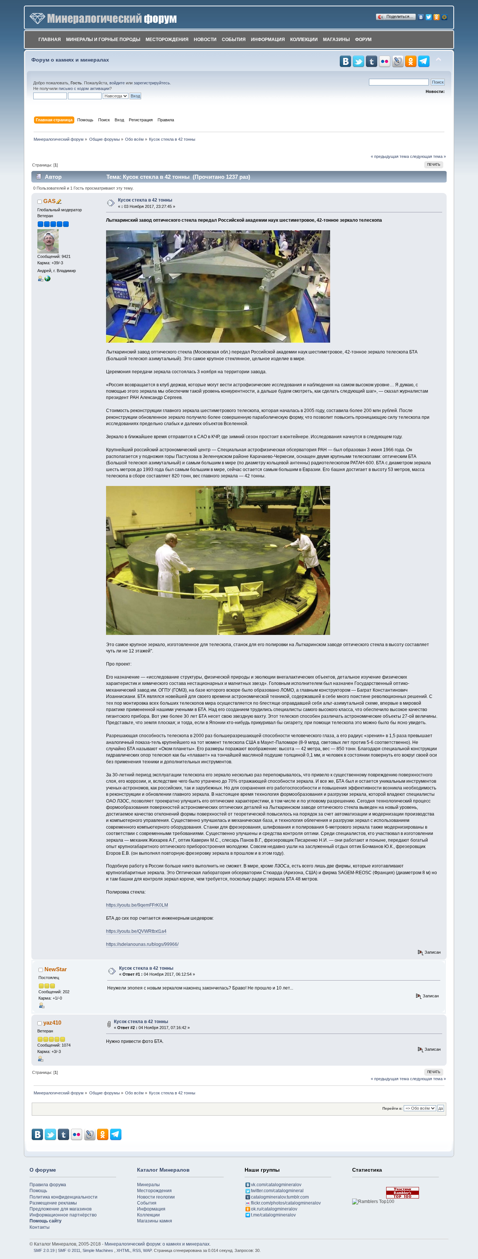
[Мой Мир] (444, 15)
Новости (205, 39)
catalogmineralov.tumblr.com (280, 1197)
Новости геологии (156, 1197)
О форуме (43, 1170)
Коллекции (304, 39)
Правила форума (48, 1184)
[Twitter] (429, 15)
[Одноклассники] (437, 15)
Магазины (336, 39)
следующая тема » (428, 156)
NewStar (55, 969)
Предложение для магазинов (60, 1209)
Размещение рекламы (53, 1203)
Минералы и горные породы (103, 39)
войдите (117, 83)
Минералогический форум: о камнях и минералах (157, 1244)
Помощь (38, 1190)
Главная (49, 39)
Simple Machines (98, 1250)
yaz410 (52, 1022)
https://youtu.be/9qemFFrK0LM (137, 905)
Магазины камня (154, 1221)
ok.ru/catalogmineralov (274, 1209)
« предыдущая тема (390, 156)
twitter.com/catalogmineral (277, 1190)
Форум (363, 39)
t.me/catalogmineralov (273, 1215)
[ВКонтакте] (421, 15)
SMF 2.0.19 (44, 1250)
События (234, 39)
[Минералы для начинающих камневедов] (47, 277)
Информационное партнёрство (63, 1215)
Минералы (148, 1184)
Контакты (40, 1227)
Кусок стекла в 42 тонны (145, 200)
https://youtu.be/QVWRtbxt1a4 (136, 931)
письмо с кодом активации (84, 88)
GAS (49, 201)
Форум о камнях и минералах (70, 60)
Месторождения (167, 39)
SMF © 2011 (69, 1250)
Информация (268, 39)
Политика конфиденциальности (63, 1197)
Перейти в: (392, 1108)
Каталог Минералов (163, 1170)
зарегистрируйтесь (152, 83)
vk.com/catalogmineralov (276, 1184)
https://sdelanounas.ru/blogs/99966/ (142, 944)
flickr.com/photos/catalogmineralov (286, 1203)
